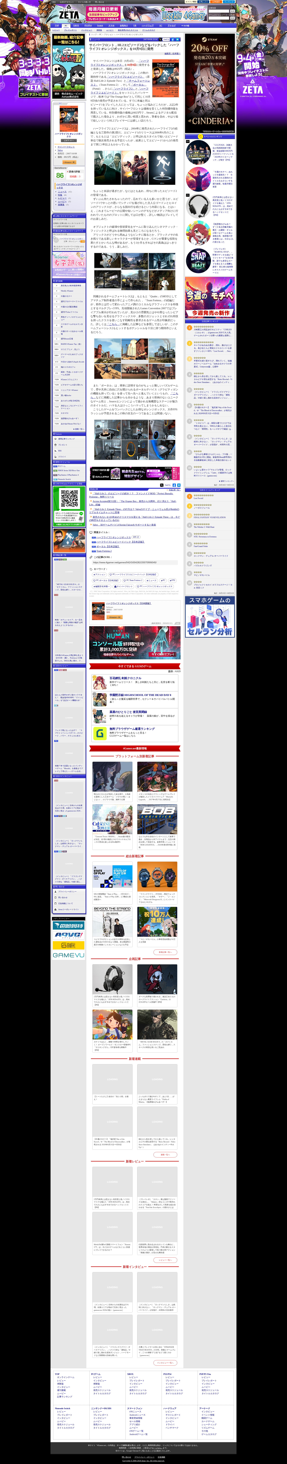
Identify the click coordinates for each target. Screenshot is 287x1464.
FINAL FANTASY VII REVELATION (210, 517)
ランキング (229, 2)
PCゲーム (62, 466)
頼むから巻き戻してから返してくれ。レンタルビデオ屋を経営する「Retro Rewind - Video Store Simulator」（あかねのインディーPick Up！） (157, 1143)
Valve (60, 150)
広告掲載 (161, 1457)
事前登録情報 (135, 1418)
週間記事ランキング (66, 439)
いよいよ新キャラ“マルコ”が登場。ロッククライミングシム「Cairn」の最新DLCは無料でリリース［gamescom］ (213, 473)
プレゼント (62, 445)
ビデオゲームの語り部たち (72, 385)
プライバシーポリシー (67, 891)
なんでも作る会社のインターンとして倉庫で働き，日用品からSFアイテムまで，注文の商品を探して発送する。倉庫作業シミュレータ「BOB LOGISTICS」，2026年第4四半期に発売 (157, 841)
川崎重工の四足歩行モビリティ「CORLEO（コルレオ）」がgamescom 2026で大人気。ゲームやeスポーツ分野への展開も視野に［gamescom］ (213, 332)
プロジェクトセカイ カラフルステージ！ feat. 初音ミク (213, 586)
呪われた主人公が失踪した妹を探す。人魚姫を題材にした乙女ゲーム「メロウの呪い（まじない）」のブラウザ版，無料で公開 (112, 797)
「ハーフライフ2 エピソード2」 (125, 76)
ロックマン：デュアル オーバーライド (211, 556)
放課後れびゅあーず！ (70, 418)
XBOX (76, 25)
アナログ (172, 25)
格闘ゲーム (206, 1418)
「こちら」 (113, 324)
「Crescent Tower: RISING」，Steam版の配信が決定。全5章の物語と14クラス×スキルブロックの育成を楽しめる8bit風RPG (112, 839)
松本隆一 (102, 586)
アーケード (204, 1408)
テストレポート (173, 1415)
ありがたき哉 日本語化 (70, 401)
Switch (100, 25)
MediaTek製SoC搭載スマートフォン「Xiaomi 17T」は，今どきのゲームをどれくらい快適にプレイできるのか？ (112, 1247)
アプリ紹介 (134, 1424)
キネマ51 (64, 413)
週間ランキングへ (227, 481)
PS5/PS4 (88, 25)
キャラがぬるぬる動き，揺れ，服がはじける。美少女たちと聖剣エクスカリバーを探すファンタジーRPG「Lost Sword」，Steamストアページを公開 (213, 348)
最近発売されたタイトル (128, 30)
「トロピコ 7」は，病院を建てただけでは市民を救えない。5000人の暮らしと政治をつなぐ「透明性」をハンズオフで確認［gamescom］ (213, 426)
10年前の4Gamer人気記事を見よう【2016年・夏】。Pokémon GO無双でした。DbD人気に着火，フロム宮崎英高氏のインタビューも (69, 658)
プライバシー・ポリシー (144, 1457)
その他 (204, 1431)
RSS (54, 2)
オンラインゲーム (65, 1377)
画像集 (61, 204)
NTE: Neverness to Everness (205, 537)
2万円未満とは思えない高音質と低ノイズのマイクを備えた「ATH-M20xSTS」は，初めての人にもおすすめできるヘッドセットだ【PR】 (112, 1001)
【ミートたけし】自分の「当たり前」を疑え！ (111, 1097)
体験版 (99, 30)
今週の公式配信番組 (69, 307)
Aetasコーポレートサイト (68, 909)
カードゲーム (207, 1421)
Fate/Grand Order (201, 546)
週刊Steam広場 (67, 339)
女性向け (124, 25)
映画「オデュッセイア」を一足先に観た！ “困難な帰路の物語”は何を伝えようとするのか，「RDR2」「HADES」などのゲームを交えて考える (69, 623)
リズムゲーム (207, 1428)
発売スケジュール (102, 1390)
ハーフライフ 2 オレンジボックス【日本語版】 (129, 603)
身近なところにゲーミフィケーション (72, 407)
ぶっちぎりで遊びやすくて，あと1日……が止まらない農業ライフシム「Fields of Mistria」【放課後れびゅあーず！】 (156, 1099)
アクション (100, 574)
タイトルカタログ (102, 1393)
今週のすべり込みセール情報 (72, 332)
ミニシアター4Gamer (69, 390)
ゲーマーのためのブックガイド (72, 355)
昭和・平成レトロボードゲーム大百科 (72, 373)
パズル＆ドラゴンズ (203, 565)
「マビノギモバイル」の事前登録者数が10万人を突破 (157, 940)
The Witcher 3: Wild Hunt (204, 527)
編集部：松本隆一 (173, 53)
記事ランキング (64, 1396)
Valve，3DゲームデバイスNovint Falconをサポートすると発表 (124, 525)
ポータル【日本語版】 (108, 546)
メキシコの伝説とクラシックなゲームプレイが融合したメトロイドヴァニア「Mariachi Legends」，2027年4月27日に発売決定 (157, 797)
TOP (57, 25)
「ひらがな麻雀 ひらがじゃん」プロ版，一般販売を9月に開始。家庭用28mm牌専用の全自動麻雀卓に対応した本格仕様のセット (213, 457)
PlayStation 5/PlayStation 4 (68, 475)
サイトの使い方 (84, 2)
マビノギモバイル (202, 575)
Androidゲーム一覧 (138, 1434)
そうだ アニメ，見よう (70, 349)
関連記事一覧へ (175, 490)
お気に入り (203, 2)
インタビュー (86, 30)
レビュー (56, 30)
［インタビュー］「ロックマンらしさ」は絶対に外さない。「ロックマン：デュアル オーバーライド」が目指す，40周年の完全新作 (69, 844)
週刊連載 (61, 1390)
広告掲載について (65, 903)
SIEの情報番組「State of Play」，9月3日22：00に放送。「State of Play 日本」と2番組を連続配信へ (112, 896)
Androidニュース (137, 1415)
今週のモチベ (66, 296)
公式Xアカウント (67, 2)
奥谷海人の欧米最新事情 (71, 286)
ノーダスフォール (202, 508)
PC (66, 26)
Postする (166, 39)
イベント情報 (207, 1415)
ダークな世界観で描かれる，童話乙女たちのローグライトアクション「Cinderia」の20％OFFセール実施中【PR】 (157, 999)
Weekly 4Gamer (67, 291)
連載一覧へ (79, 429)
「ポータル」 (138, 84)
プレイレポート (70, 30)
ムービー (110, 30)
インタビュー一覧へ (165, 1363)
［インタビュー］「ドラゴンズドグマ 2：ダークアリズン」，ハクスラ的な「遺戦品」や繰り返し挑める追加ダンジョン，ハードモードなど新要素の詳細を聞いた (68, 879)
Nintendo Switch (64, 479)
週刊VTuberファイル (69, 312)
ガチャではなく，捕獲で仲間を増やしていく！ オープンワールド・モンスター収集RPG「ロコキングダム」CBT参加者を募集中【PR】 (112, 1046)
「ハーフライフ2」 (124, 88)
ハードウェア (148, 25)
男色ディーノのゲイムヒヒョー (72, 318)
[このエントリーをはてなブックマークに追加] (177, 40)
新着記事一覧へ (165, 952)
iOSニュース (135, 1411)
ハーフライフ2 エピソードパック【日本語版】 (120, 542)
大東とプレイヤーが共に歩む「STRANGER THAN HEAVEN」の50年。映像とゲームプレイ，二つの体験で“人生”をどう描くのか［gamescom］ (157, 1351)
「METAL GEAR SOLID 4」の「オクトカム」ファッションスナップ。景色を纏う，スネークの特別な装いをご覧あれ (68, 587)
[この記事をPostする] (160, 39)
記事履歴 (216, 2)
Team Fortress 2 (104, 551)
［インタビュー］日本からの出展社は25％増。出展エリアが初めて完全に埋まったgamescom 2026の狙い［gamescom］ (69, 808)
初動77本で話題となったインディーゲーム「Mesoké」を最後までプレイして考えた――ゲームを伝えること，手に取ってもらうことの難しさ (69, 769)
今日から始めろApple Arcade (72, 362)
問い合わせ (99, 2)
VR (134, 25)
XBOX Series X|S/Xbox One (69, 470)
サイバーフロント (66, 147)
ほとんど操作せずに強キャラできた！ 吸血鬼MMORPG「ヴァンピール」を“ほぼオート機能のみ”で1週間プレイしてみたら (69, 698)
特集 (60, 195)
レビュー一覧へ (165, 1260)
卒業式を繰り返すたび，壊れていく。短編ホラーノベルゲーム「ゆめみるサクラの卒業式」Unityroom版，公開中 (213, 364)
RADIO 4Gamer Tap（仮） (71, 344)
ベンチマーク (172, 1428)
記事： (67, 241)
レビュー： (75, 241)
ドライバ (62, 457)
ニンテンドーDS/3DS (101, 1408)
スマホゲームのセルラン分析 (72, 325)
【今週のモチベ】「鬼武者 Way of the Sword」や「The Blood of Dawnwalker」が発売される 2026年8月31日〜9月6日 (112, 1142)
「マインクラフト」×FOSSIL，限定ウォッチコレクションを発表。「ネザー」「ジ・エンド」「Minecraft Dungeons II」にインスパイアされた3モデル (157, 898)
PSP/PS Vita (205, 1374)
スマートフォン (134, 1408)
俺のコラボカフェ (68, 367)
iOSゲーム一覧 (136, 1431)
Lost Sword (198, 498)
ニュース (62, 191)
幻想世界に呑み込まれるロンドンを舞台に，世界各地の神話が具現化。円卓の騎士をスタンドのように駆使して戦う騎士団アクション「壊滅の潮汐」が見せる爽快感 (157, 1248)
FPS (173, 580)
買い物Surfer (66, 395)
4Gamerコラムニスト (69, 379)
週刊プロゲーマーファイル (72, 301)
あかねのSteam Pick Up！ (71, 424)
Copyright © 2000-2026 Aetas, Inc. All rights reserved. (143, 1461)
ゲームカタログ (148, 30)
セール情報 (134, 1421)
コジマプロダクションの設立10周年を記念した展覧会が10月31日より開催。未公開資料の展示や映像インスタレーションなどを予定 (112, 942)
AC (160, 25)
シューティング (209, 1424)
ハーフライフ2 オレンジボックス (69, 135)
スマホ (111, 25)
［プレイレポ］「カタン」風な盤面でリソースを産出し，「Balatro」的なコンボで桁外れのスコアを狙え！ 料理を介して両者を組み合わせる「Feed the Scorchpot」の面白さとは (157, 1203)
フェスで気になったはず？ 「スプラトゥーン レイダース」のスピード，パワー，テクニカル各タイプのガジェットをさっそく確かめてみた (69, 733)
